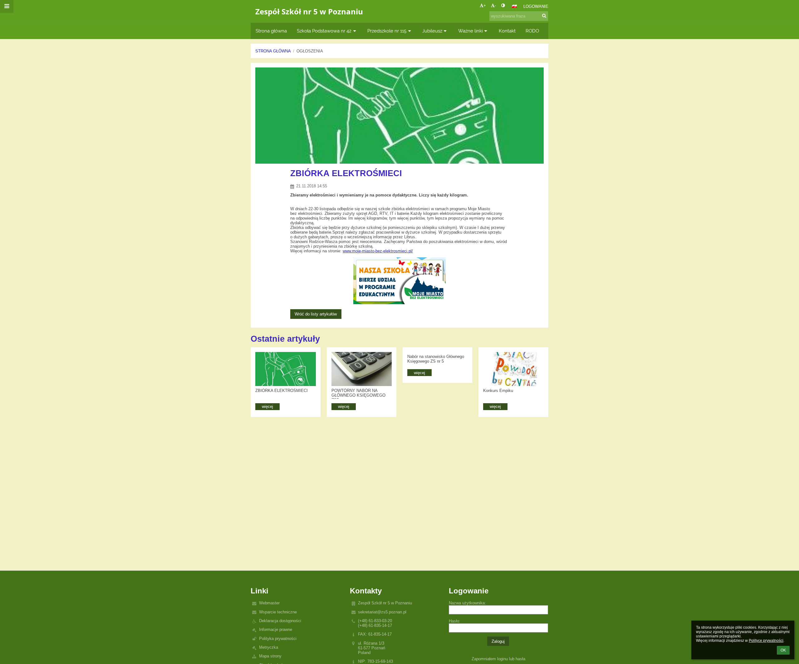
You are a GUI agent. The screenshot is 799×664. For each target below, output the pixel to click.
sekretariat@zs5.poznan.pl (382, 612)
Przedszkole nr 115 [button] (386, 30)
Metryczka (268, 647)
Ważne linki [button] (470, 30)
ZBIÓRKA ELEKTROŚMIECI (281, 390)
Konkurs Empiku (498, 390)
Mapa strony (270, 656)
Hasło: (454, 621)
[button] (503, 5)
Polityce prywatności (766, 640)
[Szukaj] (544, 15)
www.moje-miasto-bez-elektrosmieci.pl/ (378, 251)
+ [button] (484, 5)
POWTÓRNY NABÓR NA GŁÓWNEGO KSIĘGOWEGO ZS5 (358, 393)
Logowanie (535, 6)
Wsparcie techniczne (278, 612)
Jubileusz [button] (432, 30)
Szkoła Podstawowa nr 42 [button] (324, 30)
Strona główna (273, 51)
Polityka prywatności (278, 638)
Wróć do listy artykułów (316, 314)
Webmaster (269, 603)
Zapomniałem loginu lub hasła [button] (498, 659)
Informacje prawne (275, 629)
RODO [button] (532, 30)
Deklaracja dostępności (280, 620)
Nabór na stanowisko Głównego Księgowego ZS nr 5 (435, 359)
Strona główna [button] (271, 30)
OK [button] (783, 650)
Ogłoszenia (310, 51)
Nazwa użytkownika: (467, 603)
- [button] (495, 5)
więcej (267, 406)
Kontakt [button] (507, 30)
